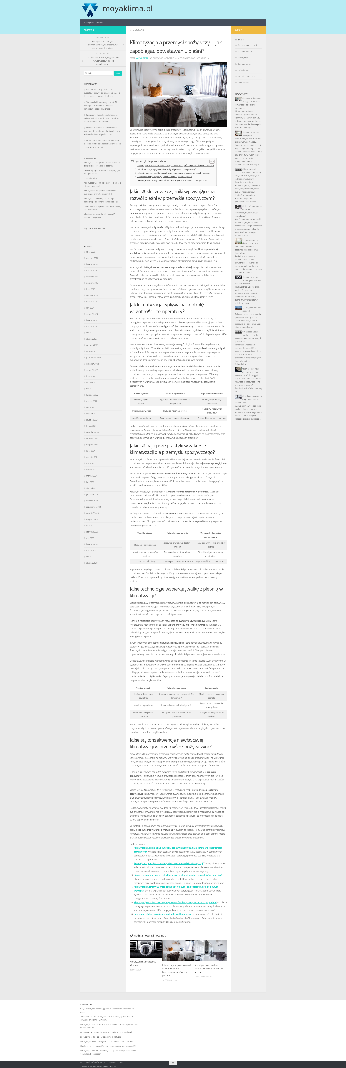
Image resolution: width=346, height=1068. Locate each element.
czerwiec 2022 (92, 382)
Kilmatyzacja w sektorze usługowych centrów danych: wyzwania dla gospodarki (175, 902)
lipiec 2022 (90, 376)
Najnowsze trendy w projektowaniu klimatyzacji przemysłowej (106, 1032)
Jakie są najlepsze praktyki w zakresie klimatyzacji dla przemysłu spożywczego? (173, 173)
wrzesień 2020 (92, 513)
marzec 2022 (91, 401)
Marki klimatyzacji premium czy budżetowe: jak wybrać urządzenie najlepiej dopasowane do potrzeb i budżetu (102, 92)
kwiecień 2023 (92, 320)
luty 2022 (90, 407)
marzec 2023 (91, 326)
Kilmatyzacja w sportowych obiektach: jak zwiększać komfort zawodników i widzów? (178, 875)
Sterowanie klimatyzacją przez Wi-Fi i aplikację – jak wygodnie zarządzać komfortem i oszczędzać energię (100, 105)
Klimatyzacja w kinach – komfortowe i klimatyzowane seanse (209, 968)
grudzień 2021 (92, 420)
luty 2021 (90, 482)
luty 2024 (90, 308)
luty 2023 (90, 333)
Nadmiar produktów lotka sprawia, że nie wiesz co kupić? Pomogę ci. (247, 372)
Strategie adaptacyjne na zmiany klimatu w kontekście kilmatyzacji (168, 863)
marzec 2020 (91, 550)
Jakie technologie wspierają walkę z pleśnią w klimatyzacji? (164, 176)
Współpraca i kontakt (93, 22)
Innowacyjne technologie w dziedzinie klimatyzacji (100, 1037)
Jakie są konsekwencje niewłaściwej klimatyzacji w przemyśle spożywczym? (172, 180)
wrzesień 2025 (92, 277)
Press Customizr (110, 1066)
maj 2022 (90, 389)
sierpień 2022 (92, 370)
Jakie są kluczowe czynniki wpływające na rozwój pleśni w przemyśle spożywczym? (175, 165)
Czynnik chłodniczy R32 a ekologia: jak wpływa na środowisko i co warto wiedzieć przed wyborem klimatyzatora (101, 118)
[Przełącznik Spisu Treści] (210, 161)
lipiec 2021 (90, 451)
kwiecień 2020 (92, 544)
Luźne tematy (243, 70)
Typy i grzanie (243, 82)
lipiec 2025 (90, 289)
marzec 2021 (91, 476)
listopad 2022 (92, 351)
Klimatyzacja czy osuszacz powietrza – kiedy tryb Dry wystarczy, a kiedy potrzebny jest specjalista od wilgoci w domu (102, 131)
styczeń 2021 (91, 488)
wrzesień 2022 (92, 364)
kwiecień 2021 (92, 469)
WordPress (91, 1066)
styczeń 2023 (91, 339)
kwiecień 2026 (92, 264)
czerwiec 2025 (92, 295)
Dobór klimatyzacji (245, 51)
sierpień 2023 (92, 314)
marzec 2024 (91, 301)
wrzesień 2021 (92, 438)
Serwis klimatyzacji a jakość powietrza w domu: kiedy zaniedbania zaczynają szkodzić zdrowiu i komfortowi (247, 246)
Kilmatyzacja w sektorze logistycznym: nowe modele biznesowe (106, 1041)
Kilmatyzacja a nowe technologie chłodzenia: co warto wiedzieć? (248, 280)
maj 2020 (90, 538)
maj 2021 (90, 463)
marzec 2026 (91, 270)
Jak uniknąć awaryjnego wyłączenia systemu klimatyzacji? (248, 399)
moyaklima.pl (142, 58)
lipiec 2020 (90, 525)
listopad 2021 (92, 426)
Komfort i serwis (244, 64)
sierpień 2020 (92, 519)
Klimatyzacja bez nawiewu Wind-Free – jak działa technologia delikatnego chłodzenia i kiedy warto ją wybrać (102, 143)
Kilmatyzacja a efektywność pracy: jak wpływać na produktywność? (108, 1046)
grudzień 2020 (92, 494)
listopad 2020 (92, 501)
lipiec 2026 (90, 252)
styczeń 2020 (91, 563)
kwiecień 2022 (92, 395)
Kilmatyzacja (137, 30)
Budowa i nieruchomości (248, 45)
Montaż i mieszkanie (246, 76)
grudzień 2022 (92, 345)
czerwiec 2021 (92, 457)
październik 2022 (93, 357)
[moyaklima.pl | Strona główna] (117, 9)
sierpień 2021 (92, 445)
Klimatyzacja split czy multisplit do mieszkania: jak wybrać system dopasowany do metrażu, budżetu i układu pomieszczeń (248, 138)
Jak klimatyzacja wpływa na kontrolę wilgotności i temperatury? (166, 169)
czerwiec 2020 (92, 532)
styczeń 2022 (91, 413)
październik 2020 (93, 507)
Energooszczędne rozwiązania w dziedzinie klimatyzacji (162, 914)
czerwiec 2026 (92, 258)
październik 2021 (93, 432)
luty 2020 (90, 557)
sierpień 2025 (92, 283)
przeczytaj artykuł (91, 178)
